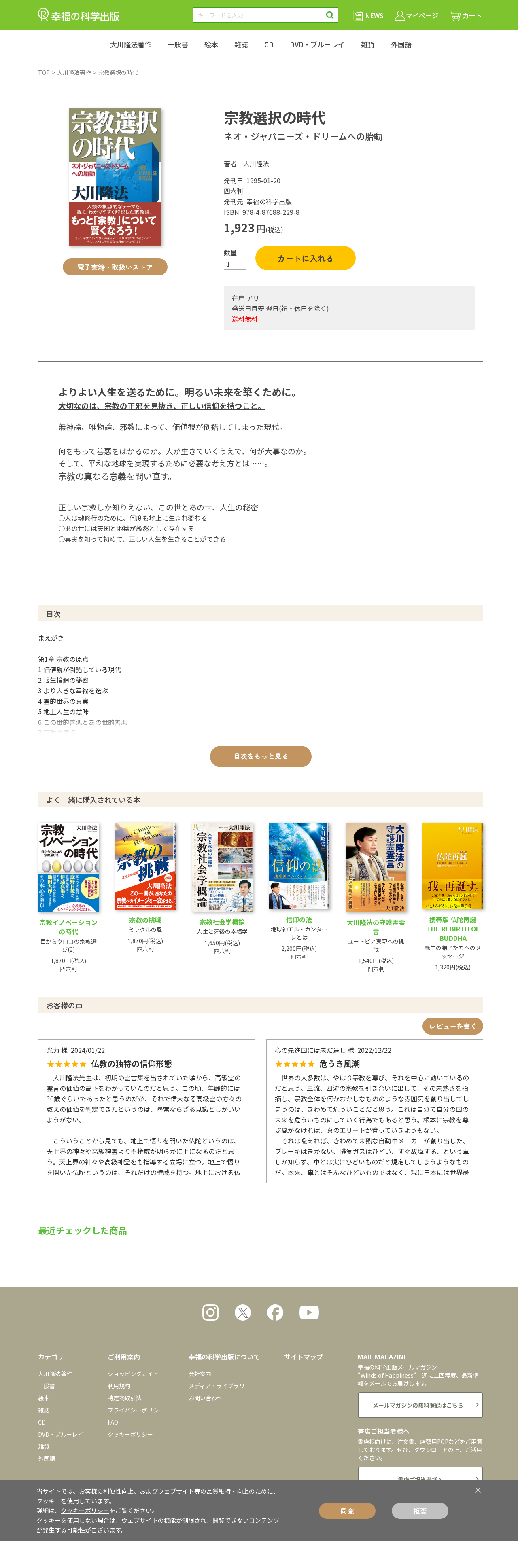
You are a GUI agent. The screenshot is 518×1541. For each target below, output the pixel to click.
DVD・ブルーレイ (317, 44)
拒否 (420, 1511)
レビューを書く (453, 1026)
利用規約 (119, 1386)
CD (269, 44)
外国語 (401, 44)
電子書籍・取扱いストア (115, 267)
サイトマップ (303, 1356)
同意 (347, 1511)
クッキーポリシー (130, 1434)
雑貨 (368, 44)
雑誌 (241, 44)
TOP (44, 72)
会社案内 (200, 1374)
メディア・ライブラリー (220, 1386)
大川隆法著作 (130, 44)
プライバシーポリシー (136, 1410)
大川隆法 (256, 163)
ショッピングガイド (133, 1374)
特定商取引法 (125, 1398)
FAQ (113, 1422)
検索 (330, 15)
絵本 (211, 44)
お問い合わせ (206, 1398)
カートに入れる (305, 258)
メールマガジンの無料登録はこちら (418, 1405)
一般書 (178, 44)
